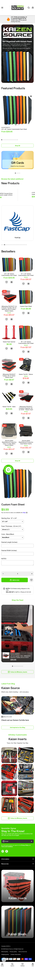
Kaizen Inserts (5, 127)
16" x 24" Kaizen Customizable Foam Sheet (26, 342)
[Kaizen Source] (17, 7)
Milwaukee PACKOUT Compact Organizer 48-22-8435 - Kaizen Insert (26, 408)
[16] (26, 332)
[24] (9, 264)
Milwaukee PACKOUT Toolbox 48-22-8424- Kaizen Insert (9, 375)
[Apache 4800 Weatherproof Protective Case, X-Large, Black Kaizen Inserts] (9, 431)
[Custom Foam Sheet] (26, 297)
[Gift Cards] (17, 160)
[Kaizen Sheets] (17, 922)
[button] (33, 8)
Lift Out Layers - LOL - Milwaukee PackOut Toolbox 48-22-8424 (20, 656)
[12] (17, 110)
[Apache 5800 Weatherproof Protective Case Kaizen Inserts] (26, 431)
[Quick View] (31, 96)
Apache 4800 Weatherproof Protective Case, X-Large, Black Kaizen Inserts (9, 443)
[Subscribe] (31, 841)
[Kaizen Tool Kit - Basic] (9, 397)
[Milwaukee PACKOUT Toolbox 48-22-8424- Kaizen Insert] (9, 365)
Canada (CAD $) (5, 946)
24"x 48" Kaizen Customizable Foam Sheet (9, 274)
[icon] (31, 607)
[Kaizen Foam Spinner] (9, 332)
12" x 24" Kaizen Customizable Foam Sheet (14, 129)
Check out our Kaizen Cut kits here (15, 720)
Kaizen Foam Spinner (9, 342)
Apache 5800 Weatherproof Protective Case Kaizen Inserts (26, 442)
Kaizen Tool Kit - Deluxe (26, 374)
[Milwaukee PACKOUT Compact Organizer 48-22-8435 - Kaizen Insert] (26, 397)
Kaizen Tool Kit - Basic (9, 406)
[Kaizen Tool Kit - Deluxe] (26, 365)
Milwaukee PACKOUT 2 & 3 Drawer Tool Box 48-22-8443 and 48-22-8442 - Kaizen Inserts (9, 309)
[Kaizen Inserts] (17, 886)
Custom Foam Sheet (26, 306)
